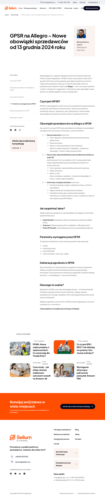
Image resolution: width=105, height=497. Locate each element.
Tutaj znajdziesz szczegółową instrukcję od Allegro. (60, 308)
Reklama (43, 8)
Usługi (75, 8)
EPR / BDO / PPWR (55, 8)
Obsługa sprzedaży (30, 8)
